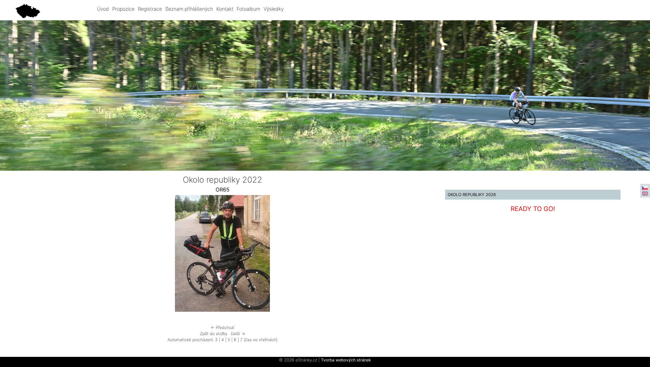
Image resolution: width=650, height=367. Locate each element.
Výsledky (274, 9)
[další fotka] (359, 254)
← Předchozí (222, 327)
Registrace (150, 9)
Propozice (123, 9)
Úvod (103, 9)
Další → (238, 333)
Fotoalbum (248, 9)
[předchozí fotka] (86, 254)
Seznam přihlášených (189, 9)
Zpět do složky (214, 333)
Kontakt (225, 9)
